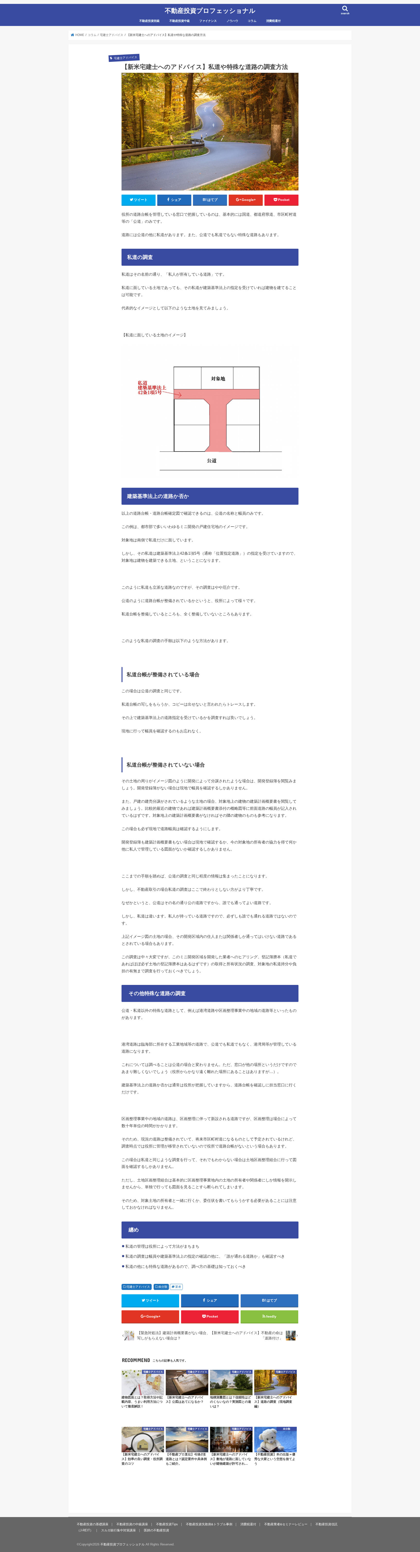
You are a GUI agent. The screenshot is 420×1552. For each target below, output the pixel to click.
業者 (178, 1286)
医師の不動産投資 (156, 1530)
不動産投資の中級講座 (132, 1524)
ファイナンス (208, 21)
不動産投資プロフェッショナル (210, 10)
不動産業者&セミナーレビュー (285, 1524)
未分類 (162, 1286)
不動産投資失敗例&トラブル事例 (209, 1524)
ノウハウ (232, 21)
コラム (252, 21)
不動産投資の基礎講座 (92, 1524)
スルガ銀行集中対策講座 (118, 1530)
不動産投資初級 (149, 21)
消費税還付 (273, 21)
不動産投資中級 (179, 21)
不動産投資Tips (167, 1524)
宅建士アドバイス (138, 1286)
